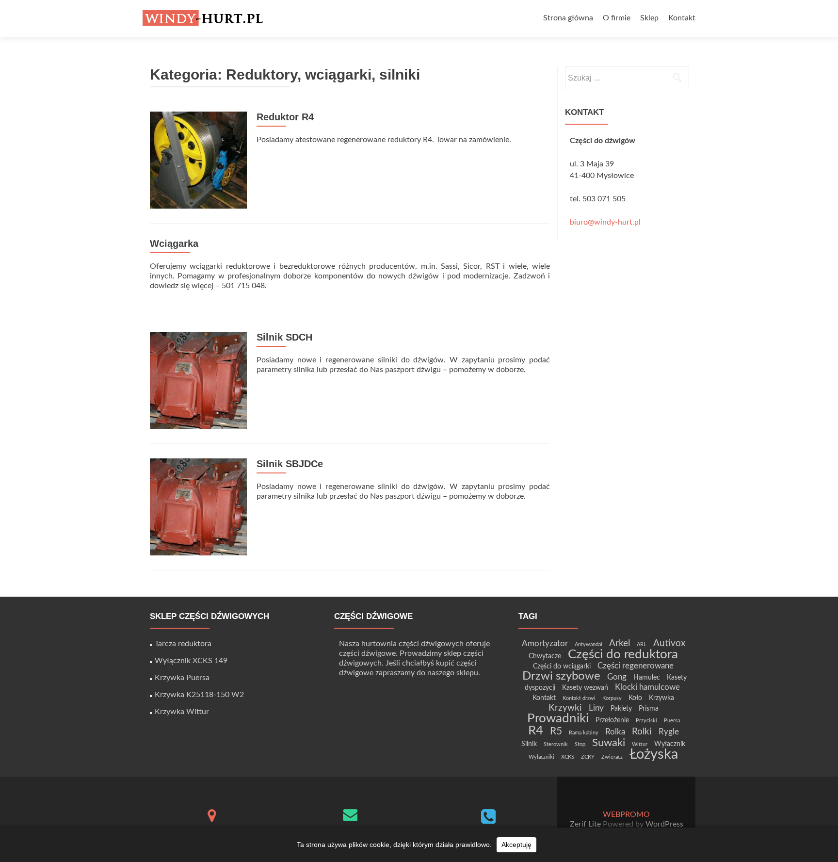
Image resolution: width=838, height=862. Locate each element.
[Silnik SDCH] (198, 380)
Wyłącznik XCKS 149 (191, 661)
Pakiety (621, 708)
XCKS (567, 757)
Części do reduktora (623, 654)
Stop (580, 744)
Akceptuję (516, 844)
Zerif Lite (586, 824)
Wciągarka (174, 243)
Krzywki (565, 708)
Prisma (649, 708)
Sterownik (556, 744)
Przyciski (646, 720)
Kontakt (681, 18)
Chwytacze (545, 656)
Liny (596, 708)
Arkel (619, 643)
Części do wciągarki (562, 666)
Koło (635, 697)
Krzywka (661, 697)
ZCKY (588, 757)
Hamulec (646, 677)
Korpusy (612, 698)
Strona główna (568, 18)
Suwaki (608, 742)
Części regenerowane (635, 666)
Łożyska (653, 754)
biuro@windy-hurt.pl (605, 222)
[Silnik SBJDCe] (198, 506)
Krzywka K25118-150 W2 (199, 695)
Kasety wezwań (585, 687)
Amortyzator (545, 643)
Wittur (639, 744)
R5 (556, 731)
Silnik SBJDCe (290, 463)
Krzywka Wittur (182, 712)
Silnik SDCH (284, 337)
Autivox (669, 643)
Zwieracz (612, 757)
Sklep (649, 18)
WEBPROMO (626, 814)
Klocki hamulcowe (647, 687)
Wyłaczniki (541, 757)
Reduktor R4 (285, 117)
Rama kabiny (583, 732)
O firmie (616, 18)
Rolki (642, 731)
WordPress (663, 824)
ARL (641, 644)
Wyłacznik (669, 744)
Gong (617, 677)
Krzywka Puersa (182, 678)
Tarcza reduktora (183, 644)
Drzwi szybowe (561, 676)
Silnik (529, 744)
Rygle (669, 732)
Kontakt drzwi (579, 698)
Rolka (615, 732)
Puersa (672, 720)
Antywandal (588, 644)
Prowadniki (558, 718)
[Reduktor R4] (198, 159)
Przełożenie (612, 720)
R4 (535, 730)
